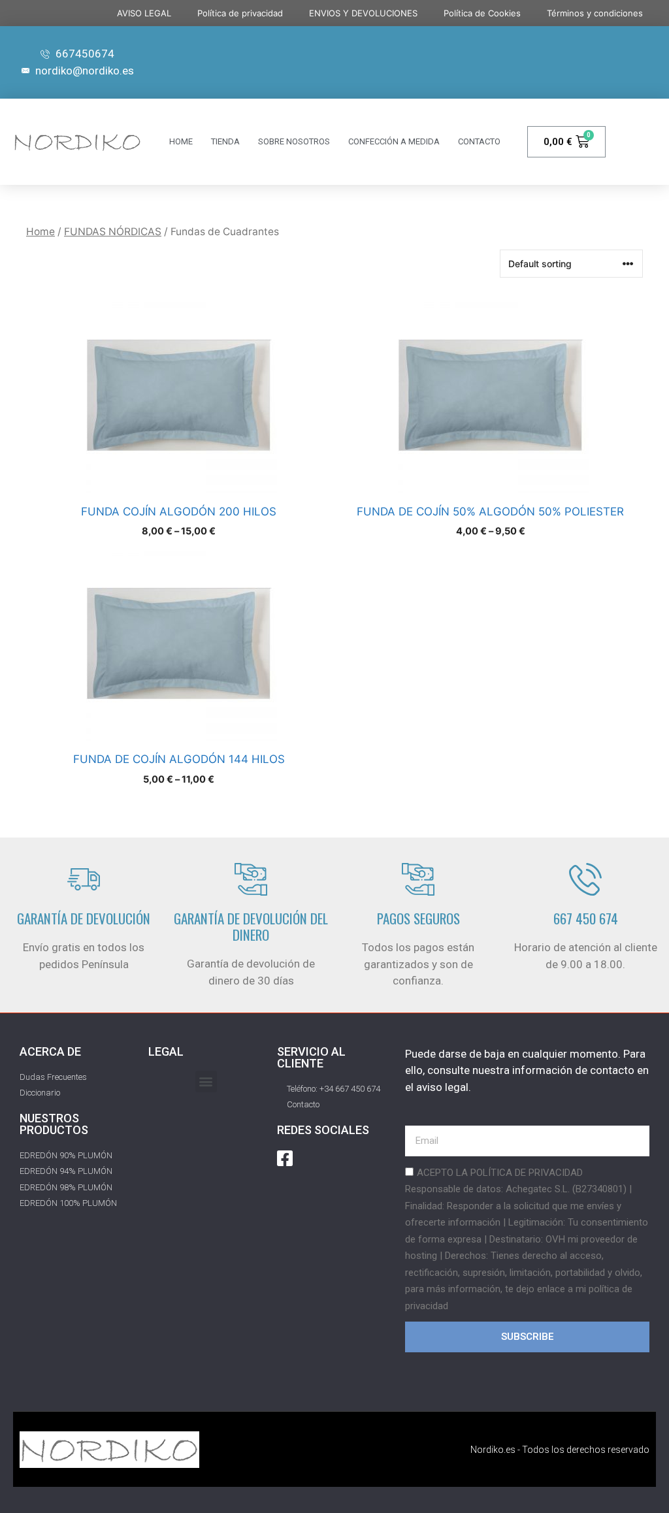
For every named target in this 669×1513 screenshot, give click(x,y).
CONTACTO (479, 141)
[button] (206, 1081)
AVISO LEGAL (144, 13)
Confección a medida (394, 141)
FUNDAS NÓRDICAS (112, 231)
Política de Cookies (482, 13)
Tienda (225, 141)
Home (40, 231)
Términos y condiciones (595, 13)
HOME (181, 141)
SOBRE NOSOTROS (294, 141)
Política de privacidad (240, 13)
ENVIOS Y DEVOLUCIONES (363, 13)
